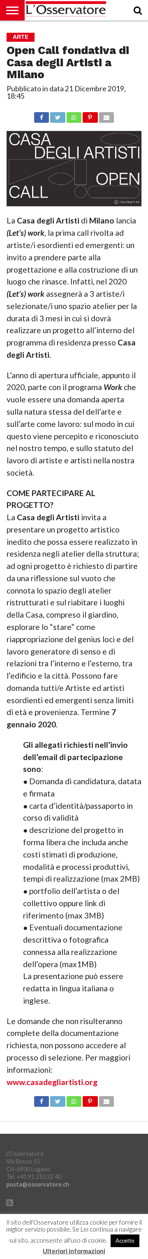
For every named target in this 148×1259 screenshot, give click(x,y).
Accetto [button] (125, 1240)
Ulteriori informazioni (74, 1251)
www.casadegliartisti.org (52, 1082)
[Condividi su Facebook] (41, 115)
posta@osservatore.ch (37, 1184)
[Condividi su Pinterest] (90, 115)
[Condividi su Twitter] (57, 115)
